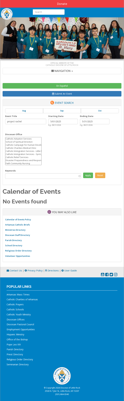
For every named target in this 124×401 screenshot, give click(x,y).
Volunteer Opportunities (17, 256)
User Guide (70, 270)
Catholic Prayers (15, 304)
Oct (100, 110)
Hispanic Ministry (15, 334)
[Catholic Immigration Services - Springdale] (23, 154)
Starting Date (55, 116)
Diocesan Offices (16, 319)
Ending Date (86, 116)
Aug (24, 110)
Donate (62, 4)
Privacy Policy (35, 270)
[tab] (62, 71)
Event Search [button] (64, 103)
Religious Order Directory (18, 250)
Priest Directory (15, 354)
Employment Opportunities (21, 329)
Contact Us (15, 270)
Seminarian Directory (18, 364)
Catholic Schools (15, 309)
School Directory (13, 245)
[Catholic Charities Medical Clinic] (23, 148)
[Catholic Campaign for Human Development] (23, 144)
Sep (62, 110)
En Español (62, 85)
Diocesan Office (13, 134)
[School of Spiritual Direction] (23, 141)
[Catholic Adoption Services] (23, 138)
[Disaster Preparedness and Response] (23, 160)
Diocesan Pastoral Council (20, 324)
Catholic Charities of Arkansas (22, 299)
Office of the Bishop (17, 339)
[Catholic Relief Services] (23, 157)
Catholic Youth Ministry (19, 314)
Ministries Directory (15, 229)
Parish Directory (13, 240)
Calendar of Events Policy (18, 219)
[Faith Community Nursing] (23, 163)
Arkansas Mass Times (18, 294)
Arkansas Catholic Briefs (17, 224)
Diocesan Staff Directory (17, 235)
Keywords (10, 170)
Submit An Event (63, 93)
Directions (53, 270)
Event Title (11, 116)
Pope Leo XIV (14, 344)
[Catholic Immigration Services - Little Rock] (23, 151)
